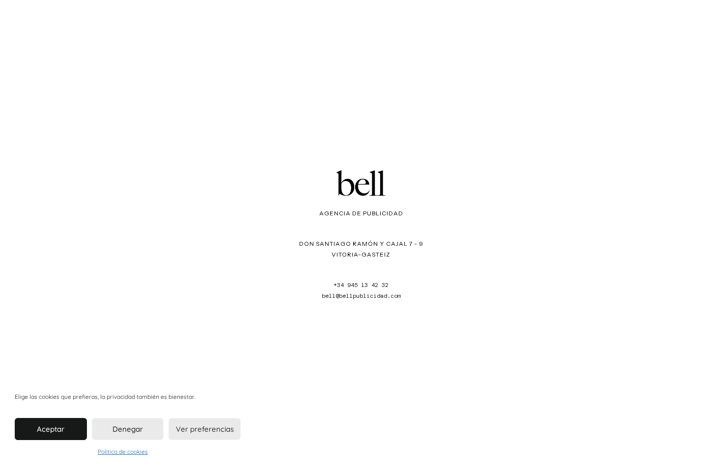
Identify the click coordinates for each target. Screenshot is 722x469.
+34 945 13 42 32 (361, 285)
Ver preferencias (205, 429)
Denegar (127, 429)
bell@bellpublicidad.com (361, 296)
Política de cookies (123, 451)
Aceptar (50, 429)
